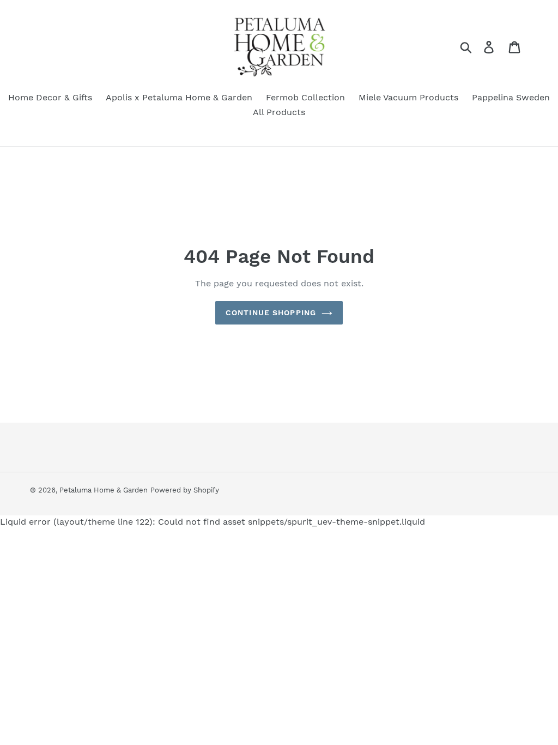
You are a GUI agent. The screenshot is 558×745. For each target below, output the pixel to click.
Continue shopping (271, 312)
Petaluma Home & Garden (103, 490)
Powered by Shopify (184, 490)
